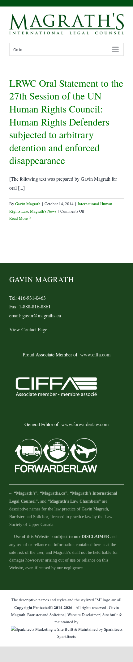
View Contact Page (28, 329)
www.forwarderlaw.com (85, 424)
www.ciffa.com (95, 354)
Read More (18, 218)
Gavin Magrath (28, 203)
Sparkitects (66, 636)
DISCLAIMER (95, 536)
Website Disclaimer (83, 614)
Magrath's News (43, 211)
